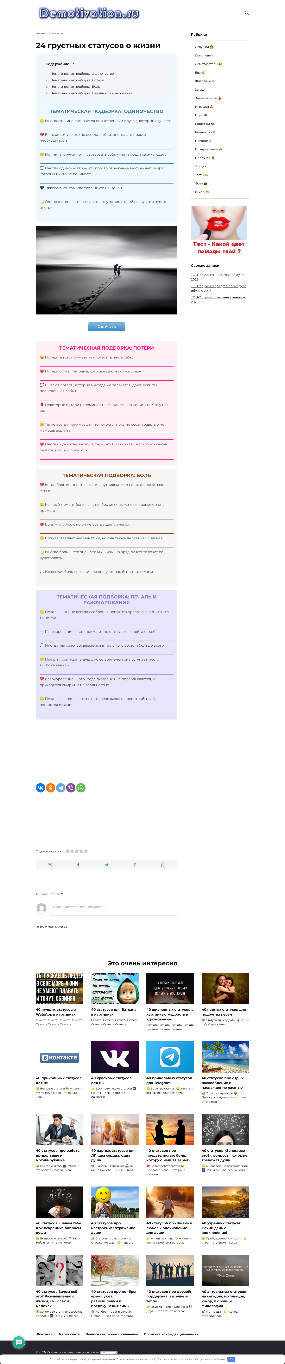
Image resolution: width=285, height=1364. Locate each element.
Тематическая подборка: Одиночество (83, 73)
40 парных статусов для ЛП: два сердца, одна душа (113, 1155)
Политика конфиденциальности (171, 1334)
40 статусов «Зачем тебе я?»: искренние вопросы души (58, 1228)
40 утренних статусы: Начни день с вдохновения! (221, 1228)
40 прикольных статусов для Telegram (169, 1080)
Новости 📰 (203, 141)
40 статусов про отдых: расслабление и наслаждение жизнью (223, 1082)
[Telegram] (60, 787)
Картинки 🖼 (204, 124)
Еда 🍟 (200, 72)
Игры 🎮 (201, 115)
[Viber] (70, 787)
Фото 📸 (201, 183)
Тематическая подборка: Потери (78, 80)
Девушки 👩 (204, 47)
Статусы (201, 166)
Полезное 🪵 (205, 158)
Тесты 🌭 (201, 175)
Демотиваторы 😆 (208, 64)
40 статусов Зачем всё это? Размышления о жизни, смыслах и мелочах (56, 1298)
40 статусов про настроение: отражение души (113, 1228)
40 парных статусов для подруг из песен (224, 1011)
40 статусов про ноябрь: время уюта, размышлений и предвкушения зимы (113, 1298)
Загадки (201, 89)
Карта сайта (69, 1334)
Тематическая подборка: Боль (76, 86)
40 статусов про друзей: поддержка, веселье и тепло (168, 1296)
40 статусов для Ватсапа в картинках (113, 1011)
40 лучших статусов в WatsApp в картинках (56, 1011)
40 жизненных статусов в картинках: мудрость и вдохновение (169, 1014)
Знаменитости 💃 (208, 98)
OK (231, 1359)
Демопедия (204, 55)
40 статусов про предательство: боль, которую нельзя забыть (168, 1155)
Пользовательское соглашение (112, 1334)
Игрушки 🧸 (204, 106)
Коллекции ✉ (205, 132)
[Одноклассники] (50, 787)
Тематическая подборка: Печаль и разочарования (92, 93)
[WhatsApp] (81, 787)
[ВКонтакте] (40, 787)
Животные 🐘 (205, 81)
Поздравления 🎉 (208, 149)
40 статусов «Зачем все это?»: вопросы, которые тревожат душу (224, 1155)
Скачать (107, 326)
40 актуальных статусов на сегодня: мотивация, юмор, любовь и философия (224, 1298)
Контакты (45, 1334)
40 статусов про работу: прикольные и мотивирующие (58, 1155)
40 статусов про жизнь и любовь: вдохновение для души (169, 1228)
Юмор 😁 (202, 192)
